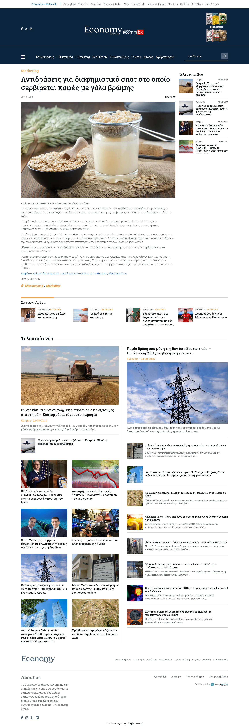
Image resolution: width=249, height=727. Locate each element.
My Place (197, 4)
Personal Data (218, 677)
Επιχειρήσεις (45, 56)
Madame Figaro (156, 4)
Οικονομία (66, 56)
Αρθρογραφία (165, 56)
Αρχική (176, 677)
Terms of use (195, 677)
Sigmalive (70, 4)
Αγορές (148, 56)
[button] (23, 57)
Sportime (95, 4)
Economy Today (112, 4)
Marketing (30, 70)
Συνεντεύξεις (119, 56)
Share (168, 96)
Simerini (83, 4)
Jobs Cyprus (212, 4)
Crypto (136, 56)
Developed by (203, 684)
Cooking (185, 4)
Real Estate (100, 56)
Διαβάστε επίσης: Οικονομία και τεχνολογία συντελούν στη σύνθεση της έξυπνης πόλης (74, 273)
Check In (173, 4)
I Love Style (138, 4)
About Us (160, 677)
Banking (84, 56)
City (126, 4)
